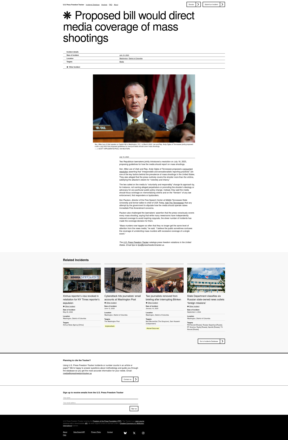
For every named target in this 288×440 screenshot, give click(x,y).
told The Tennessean (174, 202)
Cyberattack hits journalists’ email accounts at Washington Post (122, 297)
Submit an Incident (211, 4)
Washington (123, 58)
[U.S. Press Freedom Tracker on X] (134, 433)
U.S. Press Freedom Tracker (73, 4)
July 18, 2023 (124, 55)
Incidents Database (93, 4)
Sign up (134, 408)
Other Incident (74, 67)
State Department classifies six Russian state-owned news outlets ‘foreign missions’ (205, 299)
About (116, 4)
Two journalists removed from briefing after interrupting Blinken (163, 297)
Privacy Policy (96, 432)
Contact (110, 432)
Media (121, 61)
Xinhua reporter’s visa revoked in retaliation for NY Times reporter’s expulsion (81, 299)
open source (139, 421)
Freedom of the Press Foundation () (107, 421)
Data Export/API (79, 432)
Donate (191, 4)
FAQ (110, 4)
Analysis (104, 4)
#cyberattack (109, 326)
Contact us (127, 379)
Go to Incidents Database (209, 341)
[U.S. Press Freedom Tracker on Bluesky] (125, 433)
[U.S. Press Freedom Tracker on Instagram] (143, 433)
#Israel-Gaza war (153, 328)
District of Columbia (136, 58)
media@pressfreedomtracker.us (77, 373)
